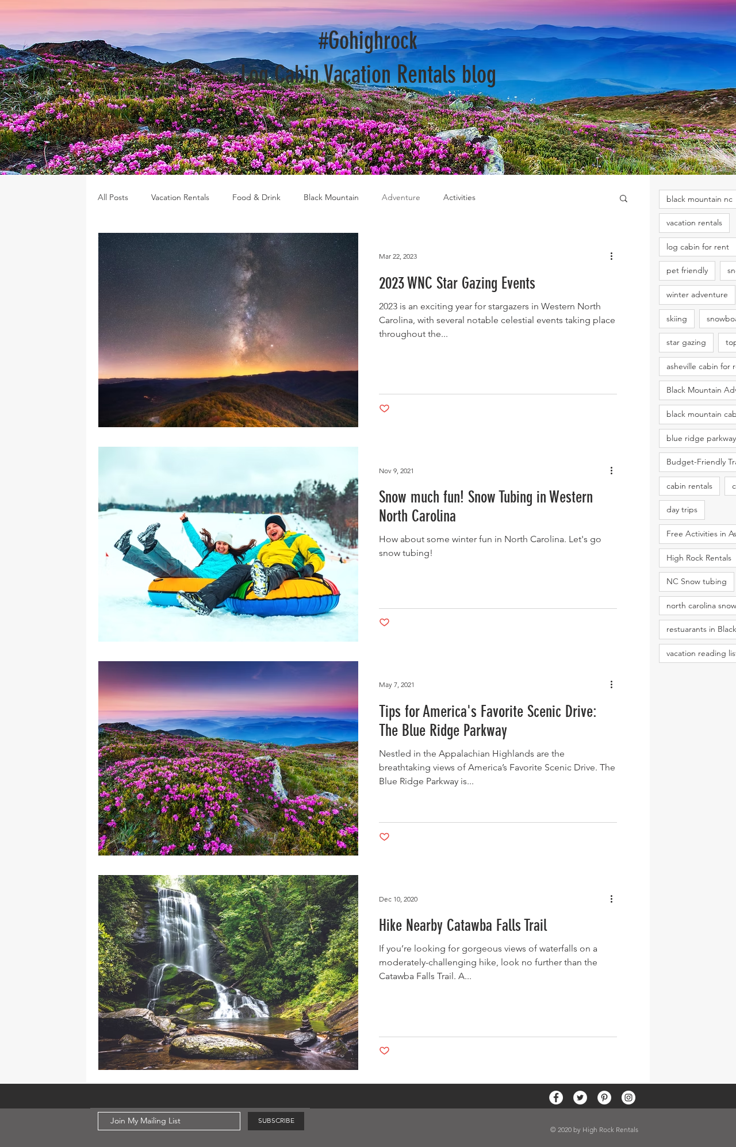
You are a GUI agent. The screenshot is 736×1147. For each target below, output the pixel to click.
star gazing (686, 342)
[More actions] (615, 256)
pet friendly (687, 270)
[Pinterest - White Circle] (604, 1097)
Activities (459, 197)
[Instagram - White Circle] (628, 1097)
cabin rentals (689, 486)
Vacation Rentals (180, 197)
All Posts (113, 197)
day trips (681, 509)
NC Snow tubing (696, 581)
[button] (623, 199)
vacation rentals (694, 222)
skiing (676, 318)
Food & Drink (256, 197)
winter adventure (697, 294)
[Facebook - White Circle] (556, 1097)
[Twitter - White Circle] (580, 1097)
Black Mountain (331, 197)
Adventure (401, 197)
